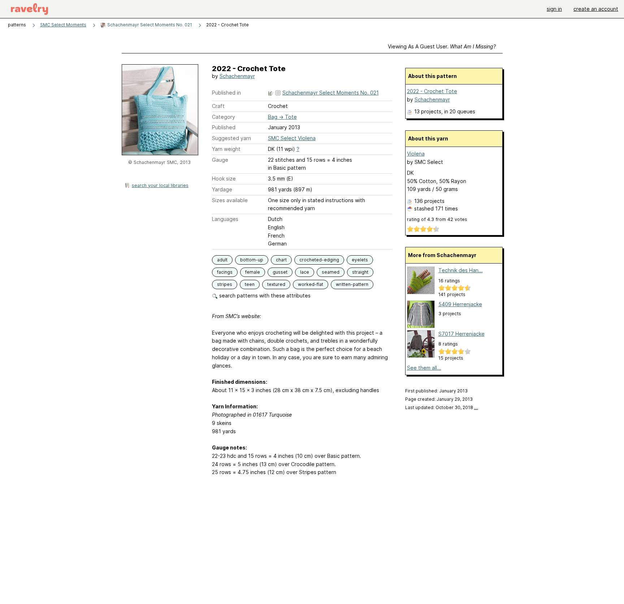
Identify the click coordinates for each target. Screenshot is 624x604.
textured (276, 284)
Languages (225, 219)
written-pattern (352, 284)
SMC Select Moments (63, 24)
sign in (554, 9)
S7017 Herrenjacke (461, 334)
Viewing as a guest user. (442, 46)
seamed (330, 272)
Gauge (220, 160)
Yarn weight (226, 149)
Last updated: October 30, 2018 (441, 407)
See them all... (424, 368)
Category (223, 117)
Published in (226, 93)
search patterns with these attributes (264, 295)
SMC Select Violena (292, 138)
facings (225, 272)
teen (250, 284)
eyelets (360, 259)
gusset (280, 272)
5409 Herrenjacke (460, 304)
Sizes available (230, 200)
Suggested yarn (231, 138)
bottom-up (251, 259)
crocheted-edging (319, 259)
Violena (416, 154)
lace (304, 272)
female (252, 272)
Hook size (224, 178)
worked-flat (310, 284)
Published (223, 127)
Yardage (222, 189)
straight (360, 272)
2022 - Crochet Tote (432, 91)
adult (222, 259)
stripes (224, 284)
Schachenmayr (237, 76)
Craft (218, 106)
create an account (595, 9)
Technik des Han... (460, 270)
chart (281, 259)
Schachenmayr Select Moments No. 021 (149, 24)
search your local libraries (160, 185)
